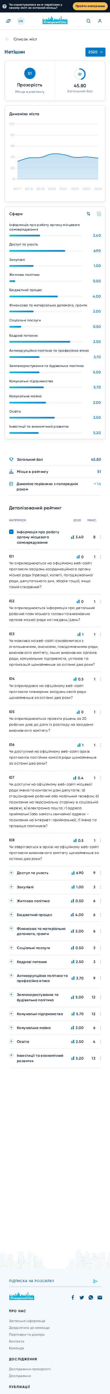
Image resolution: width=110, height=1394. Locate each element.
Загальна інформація (27, 1321)
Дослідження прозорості (29, 1369)
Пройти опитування (90, 6)
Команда (16, 1348)
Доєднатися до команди (29, 1328)
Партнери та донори (27, 1335)
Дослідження (20, 1376)
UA (21, 21)
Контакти (16, 1341)
